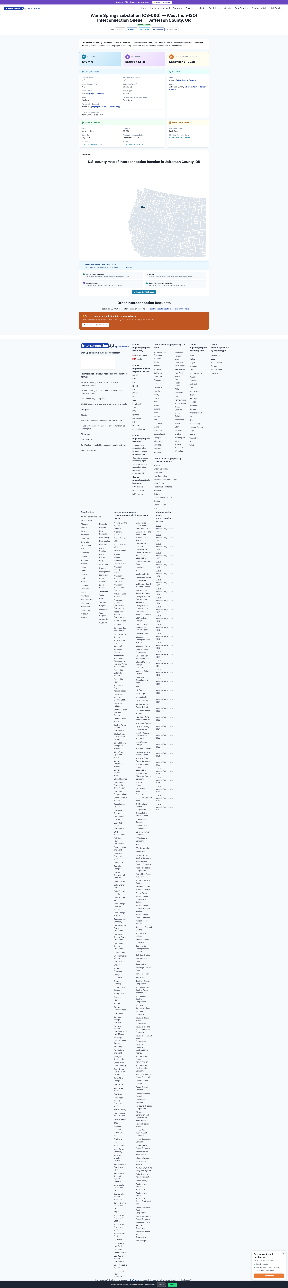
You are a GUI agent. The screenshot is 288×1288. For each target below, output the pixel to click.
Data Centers (241, 8)
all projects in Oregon (186, 80)
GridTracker (276, 8)
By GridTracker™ (34, 8)
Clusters (189, 8)
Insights (201, 8)
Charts (227, 8)
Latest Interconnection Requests (166, 8)
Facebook (159, 29)
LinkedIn (146, 29)
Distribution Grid (259, 8)
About (143, 8)
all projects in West (95, 93)
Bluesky (133, 29)
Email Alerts (214, 8)
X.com (121, 29)
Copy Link (173, 29)
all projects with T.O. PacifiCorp (105, 107)
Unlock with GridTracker (92, 144)
